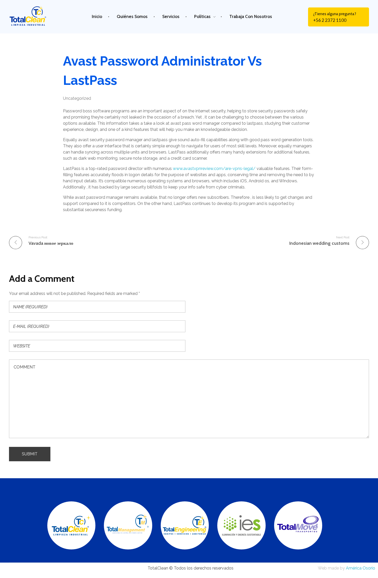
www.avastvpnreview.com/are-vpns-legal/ (214, 168)
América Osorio (360, 568)
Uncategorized (77, 98)
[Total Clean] (32, 15)
